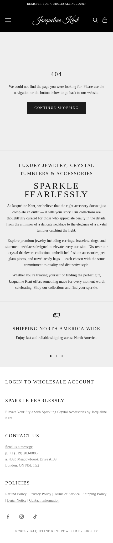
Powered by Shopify (79, 531)
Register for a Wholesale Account (56, 3)
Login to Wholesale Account (49, 382)
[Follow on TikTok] (35, 516)
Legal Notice (16, 500)
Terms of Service (67, 494)
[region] (56, 329)
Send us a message (19, 447)
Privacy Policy (40, 494)
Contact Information (44, 500)
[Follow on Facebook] (8, 516)
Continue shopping (56, 108)
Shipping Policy (94, 494)
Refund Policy (16, 494)
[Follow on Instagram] (21, 516)
